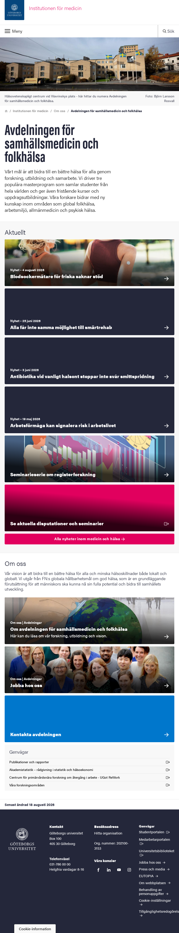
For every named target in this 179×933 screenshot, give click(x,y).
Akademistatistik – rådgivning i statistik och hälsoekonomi (51, 770)
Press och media (152, 868)
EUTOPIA (147, 875)
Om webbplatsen (153, 882)
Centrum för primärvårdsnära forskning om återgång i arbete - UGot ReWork (64, 778)
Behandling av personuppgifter (152, 891)
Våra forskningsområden (27, 786)
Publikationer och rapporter (29, 762)
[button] (79, 31)
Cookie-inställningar (155, 900)
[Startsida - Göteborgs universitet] (22, 839)
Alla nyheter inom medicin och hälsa (87, 538)
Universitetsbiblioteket (156, 852)
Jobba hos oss (150, 862)
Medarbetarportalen (156, 839)
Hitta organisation (108, 832)
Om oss (59, 110)
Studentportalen (155, 831)
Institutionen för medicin (30, 110)
